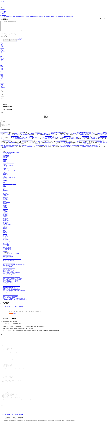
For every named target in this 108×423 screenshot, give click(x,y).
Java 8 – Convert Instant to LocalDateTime (11, 286)
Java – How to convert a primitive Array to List (12, 278)
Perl (49, 16)
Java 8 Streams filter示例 (8, 256)
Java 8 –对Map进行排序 (8, 265)
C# (22, 16)
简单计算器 (85, 143)
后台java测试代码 (48, 136)
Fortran (71, 16)
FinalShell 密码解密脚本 (27, 140)
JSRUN (2, 1)
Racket (66, 16)
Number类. (5, 166)
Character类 (5, 168)
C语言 (1, 46)
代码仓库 (46, 117)
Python (2, 16)
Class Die (47, 146)
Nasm (69, 16)
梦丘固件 (15, 313)
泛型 (4, 230)
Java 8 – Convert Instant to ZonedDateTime (11, 289)
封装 (4, 188)
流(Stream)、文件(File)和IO (9, 177)
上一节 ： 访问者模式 (5, 306)
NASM (1, 78)
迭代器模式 (5, 211)
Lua (45, 16)
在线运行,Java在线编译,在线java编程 (11, 152)
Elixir (1, 84)
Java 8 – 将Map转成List (8, 266)
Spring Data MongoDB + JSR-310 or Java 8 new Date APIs (15, 299)
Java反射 (5, 251)
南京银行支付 (29, 142)
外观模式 (5, 206)
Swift (36, 16)
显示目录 (2, 149)
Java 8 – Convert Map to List (8, 270)
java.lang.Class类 (6, 241)
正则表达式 (5, 174)
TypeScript (2, 82)
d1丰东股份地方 (63, 140)
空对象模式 (5, 218)
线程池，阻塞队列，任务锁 (50, 138)
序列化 (4, 231)
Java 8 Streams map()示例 (8, 257)
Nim (62, 16)
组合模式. (5, 203)
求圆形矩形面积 (6, 140)
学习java (37, 132)
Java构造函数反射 (7, 247)
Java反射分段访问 (7, 249)
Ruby (27, 16)
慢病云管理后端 (85, 136)
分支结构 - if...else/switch (8, 165)
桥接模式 (5, 201)
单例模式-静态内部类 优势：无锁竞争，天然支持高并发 (43, 133)
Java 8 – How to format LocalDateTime (11, 292)
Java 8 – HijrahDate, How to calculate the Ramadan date (14, 298)
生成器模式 (5, 197)
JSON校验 (2, 87)
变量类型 (5, 159)
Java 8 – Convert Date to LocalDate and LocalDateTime (14, 290)
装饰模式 (5, 205)
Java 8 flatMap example (7, 269)
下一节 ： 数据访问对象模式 (16, 306)
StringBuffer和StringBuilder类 (9, 170)
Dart (17, 16)
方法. (4, 176)
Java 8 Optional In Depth (8, 271)
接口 (4, 189)
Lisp (64, 16)
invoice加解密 (40, 141)
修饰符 (4, 160)
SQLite (12, 16)
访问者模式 (5, 222)
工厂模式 (5, 193)
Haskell (59, 16)
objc (29, 16)
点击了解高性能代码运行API (10, 40)
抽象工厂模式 (6, 194)
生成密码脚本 (67, 136)
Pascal (47, 16)
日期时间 (5, 173)
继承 (4, 182)
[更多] (4, 147)
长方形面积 (8, 141)
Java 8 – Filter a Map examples (9, 268)
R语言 (19, 16)
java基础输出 (18, 143)
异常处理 (5, 180)
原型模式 (5, 198)
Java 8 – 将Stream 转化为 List (9, 261)
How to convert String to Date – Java (10, 288)
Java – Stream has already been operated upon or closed (14, 264)
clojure (39, 16)
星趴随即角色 (99, 141)
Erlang (53, 16)
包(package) (5, 190)
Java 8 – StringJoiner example (9, 273)
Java (1, 44)
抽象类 (4, 186)
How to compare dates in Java (9, 287)
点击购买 (11, 313)
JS (16, 41)
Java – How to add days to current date (10, 295)
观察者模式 (5, 213)
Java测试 (24, 141)
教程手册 (46, 116)
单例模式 (5, 195)
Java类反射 (5, 243)
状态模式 (5, 216)
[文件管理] (54, 6)
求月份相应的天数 (93, 138)
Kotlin (24, 16)
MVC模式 (5, 223)
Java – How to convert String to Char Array (11, 277)
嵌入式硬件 (19, 38)
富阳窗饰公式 (85, 142)
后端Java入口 (62, 134)
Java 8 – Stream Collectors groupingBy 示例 (12, 259)
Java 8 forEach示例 (7, 255)
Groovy (42, 16)
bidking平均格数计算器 (82, 134)
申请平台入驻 (68, 143)
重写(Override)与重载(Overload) (9, 184)
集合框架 (5, 228)
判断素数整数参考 (81, 141)
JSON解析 (18, 39)
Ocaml (1, 74)
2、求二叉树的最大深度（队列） (58, 132)
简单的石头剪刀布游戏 (65, 146)
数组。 (4, 172)
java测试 (31, 136)
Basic (1, 86)
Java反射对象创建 (7, 248)
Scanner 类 (5, 178)
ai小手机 (22, 132)
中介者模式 (5, 214)
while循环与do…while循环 (8, 163)
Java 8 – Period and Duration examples (10, 293)
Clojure (1, 62)
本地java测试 (45, 134)
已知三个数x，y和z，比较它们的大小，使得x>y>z (90, 140)
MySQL (2, 76)
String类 (4, 169)
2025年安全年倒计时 (66, 142)
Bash (51, 16)
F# (30, 16)
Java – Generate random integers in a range (11, 272)
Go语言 (7, 16)
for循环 (4, 164)
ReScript (2, 83)
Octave (1, 85)
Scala (56, 16)
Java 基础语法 (6, 155)
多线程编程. (5, 235)
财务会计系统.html (4, 132)
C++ (5, 16)
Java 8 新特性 (6, 239)
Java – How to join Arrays (8, 275)
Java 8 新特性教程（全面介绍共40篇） (11, 253)
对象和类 (5, 157)
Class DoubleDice (29, 146)
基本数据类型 (6, 156)
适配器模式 (5, 199)
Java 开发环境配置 (7, 153)
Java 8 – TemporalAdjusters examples (10, 296)
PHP (10, 16)
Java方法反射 (6, 245)
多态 (4, 185)
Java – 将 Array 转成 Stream (9, 263)
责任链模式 (5, 209)
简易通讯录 (16, 133)
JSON (1, 54)
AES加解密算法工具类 (60, 141)
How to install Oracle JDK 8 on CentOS (11, 280)
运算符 (4, 161)
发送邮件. (5, 234)
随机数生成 (51, 143)
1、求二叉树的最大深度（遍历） (84, 132)
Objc (1, 56)
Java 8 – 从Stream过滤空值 (8, 260)
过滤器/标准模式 (6, 202)
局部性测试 (46, 140)
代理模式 (5, 207)
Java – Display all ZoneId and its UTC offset (12, 284)
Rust (15, 16)
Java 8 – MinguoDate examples (9, 297)
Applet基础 (5, 236)
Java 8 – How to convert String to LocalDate (12, 283)
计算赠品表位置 (103, 136)
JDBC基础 (34, 143)
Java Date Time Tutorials (8, 282)
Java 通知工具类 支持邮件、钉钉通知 (90, 146)
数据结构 (5, 227)
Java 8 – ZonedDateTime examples (10, 291)
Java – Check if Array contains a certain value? (12, 279)
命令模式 (5, 210)
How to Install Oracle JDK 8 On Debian (11, 281)
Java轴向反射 (6, 244)
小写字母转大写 (11, 142)
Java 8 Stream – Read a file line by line (10, 274)
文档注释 (5, 238)
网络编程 (5, 232)
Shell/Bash (2, 51)
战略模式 (5, 219)
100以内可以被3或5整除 (72, 138)
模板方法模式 (6, 220)
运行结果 (46, 115)
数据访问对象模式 (7, 224)
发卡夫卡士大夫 (102, 134)
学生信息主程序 (14, 136)
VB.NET (33, 16)
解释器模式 (5, 215)
